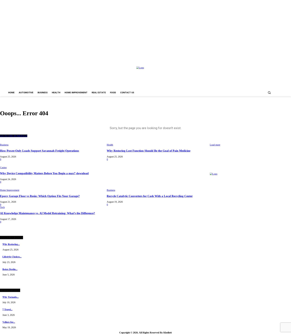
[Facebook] (212, 206)
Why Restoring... (11, 244)
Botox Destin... (9, 269)
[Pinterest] (233, 206)
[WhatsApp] (246, 206)
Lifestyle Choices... (12, 256)
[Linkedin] (226, 206)
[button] (269, 92)
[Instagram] (219, 206)
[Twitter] (239, 206)
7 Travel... (7, 309)
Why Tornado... (10, 297)
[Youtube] (253, 206)
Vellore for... (8, 322)
